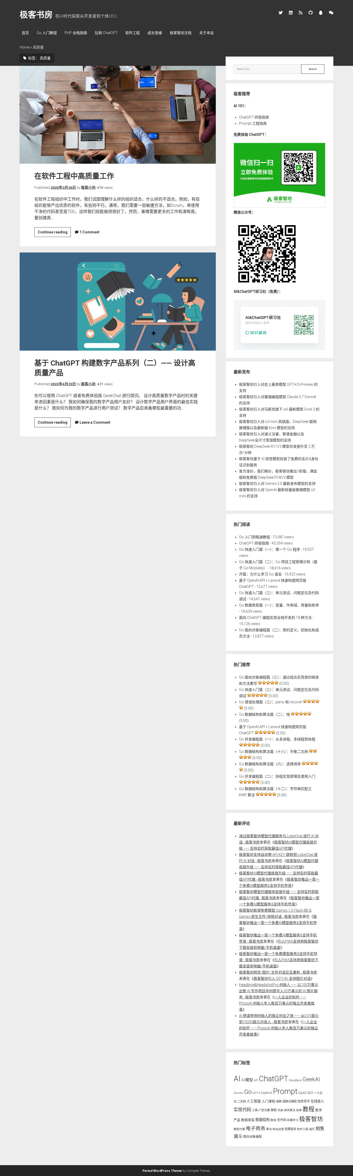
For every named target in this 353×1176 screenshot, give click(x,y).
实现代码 (242, 1109)
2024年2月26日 (63, 187)
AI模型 (247, 1080)
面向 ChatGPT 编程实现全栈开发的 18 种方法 (275, 617)
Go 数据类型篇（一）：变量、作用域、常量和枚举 (279, 605)
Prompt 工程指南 (253, 123)
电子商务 (255, 1128)
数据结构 (262, 1120)
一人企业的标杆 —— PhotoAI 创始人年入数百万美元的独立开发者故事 (276, 1003)
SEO (310, 1093)
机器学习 (292, 1120)
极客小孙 (88, 187)
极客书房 (36, 15)
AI (237, 1078)
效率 (299, 1110)
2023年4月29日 (63, 384)
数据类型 (248, 1120)
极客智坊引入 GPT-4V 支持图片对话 (282, 978)
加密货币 (303, 1101)
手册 (280, 1110)
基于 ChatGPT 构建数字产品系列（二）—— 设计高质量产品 (118, 301)
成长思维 (155, 33)
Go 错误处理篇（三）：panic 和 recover (270, 702)
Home (25, 47)
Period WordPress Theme (162, 1171)
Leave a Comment (95, 422)
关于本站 (206, 33)
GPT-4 (256, 1093)
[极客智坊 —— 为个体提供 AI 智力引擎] (279, 206)
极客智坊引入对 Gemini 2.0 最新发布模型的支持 (277, 484)
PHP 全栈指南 (76, 33)
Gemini (238, 1093)
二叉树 (241, 1101)
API (256, 1080)
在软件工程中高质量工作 (118, 115)
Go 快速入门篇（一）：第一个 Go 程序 (269, 549)
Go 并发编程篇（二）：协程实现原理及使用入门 (277, 776)
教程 (308, 1109)
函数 (279, 1101)
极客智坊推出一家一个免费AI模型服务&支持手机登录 (278, 922)
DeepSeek (295, 1080)
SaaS (302, 1093)
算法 (269, 1129)
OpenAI (266, 1093)
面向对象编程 (252, 1137)
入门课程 (268, 1101)
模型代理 (239, 1129)
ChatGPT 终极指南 (254, 117)
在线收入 (317, 1101)
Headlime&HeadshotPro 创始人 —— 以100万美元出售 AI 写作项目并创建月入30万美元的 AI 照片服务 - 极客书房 (278, 991)
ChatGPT (273, 1078)
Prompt (285, 1091)
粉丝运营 (278, 1129)
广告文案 (264, 1110)
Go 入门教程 (47, 33)
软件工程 (132, 33)
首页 (25, 33)
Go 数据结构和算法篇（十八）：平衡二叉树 (273, 751)
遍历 (312, 1129)
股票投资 (290, 1129)
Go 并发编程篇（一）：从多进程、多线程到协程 (277, 739)
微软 (274, 1110)
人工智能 (254, 1101)
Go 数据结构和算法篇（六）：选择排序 (270, 764)
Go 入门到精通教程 (254, 537)
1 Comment (89, 232)
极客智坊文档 (180, 33)
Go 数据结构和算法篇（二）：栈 (264, 714)
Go (248, 1091)
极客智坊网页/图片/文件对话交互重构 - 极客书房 (278, 972)
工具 (255, 1110)
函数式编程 (289, 1101)
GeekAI (311, 1079)
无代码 (281, 1120)
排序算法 (289, 1110)
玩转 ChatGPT (106, 33)
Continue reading (54, 233)
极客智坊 (311, 1119)
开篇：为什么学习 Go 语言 (260, 574)
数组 (273, 1120)
